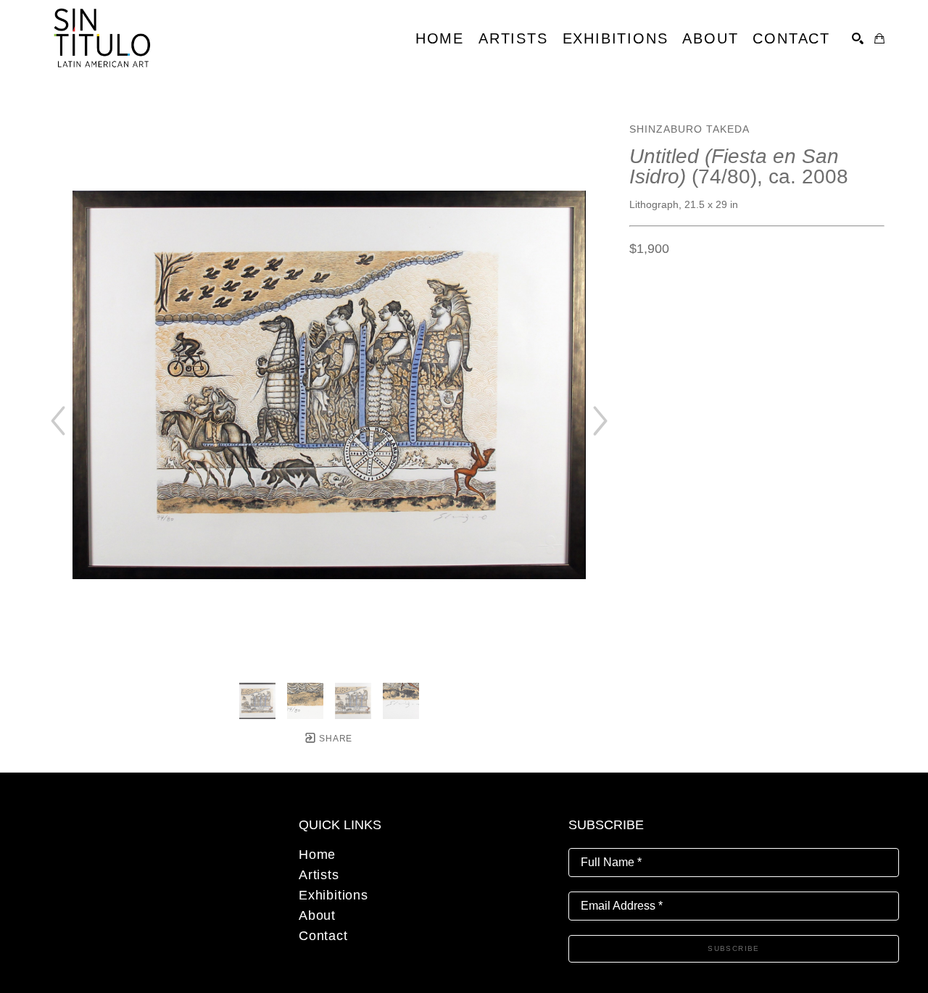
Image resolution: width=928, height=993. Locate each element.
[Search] (857, 38)
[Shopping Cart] (879, 38)
